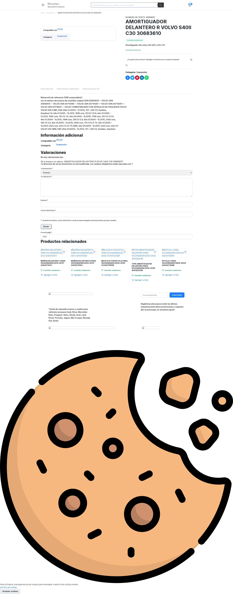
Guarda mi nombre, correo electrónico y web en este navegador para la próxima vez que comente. (79, 220)
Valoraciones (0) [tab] (91, 88)
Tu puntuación (47, 168)
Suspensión (51, 13)
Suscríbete (177, 295)
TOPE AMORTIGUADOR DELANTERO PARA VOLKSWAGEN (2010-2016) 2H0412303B (143, 267)
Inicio (42, 13)
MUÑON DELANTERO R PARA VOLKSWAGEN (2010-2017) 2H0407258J (83, 263)
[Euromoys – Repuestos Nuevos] (58, 5)
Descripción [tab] (47, 88)
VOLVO (60, 29)
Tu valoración (46, 177)
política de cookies (8, 587)
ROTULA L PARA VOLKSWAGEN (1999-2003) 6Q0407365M (174, 263)
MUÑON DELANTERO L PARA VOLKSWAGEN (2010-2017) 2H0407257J (53, 263)
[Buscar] (161, 5)
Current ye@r (46, 232)
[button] (42, 20)
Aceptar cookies (10, 591)
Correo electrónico (48, 210)
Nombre (44, 200)
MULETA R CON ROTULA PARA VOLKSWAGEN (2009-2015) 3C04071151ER (114, 263)
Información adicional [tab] (68, 88)
